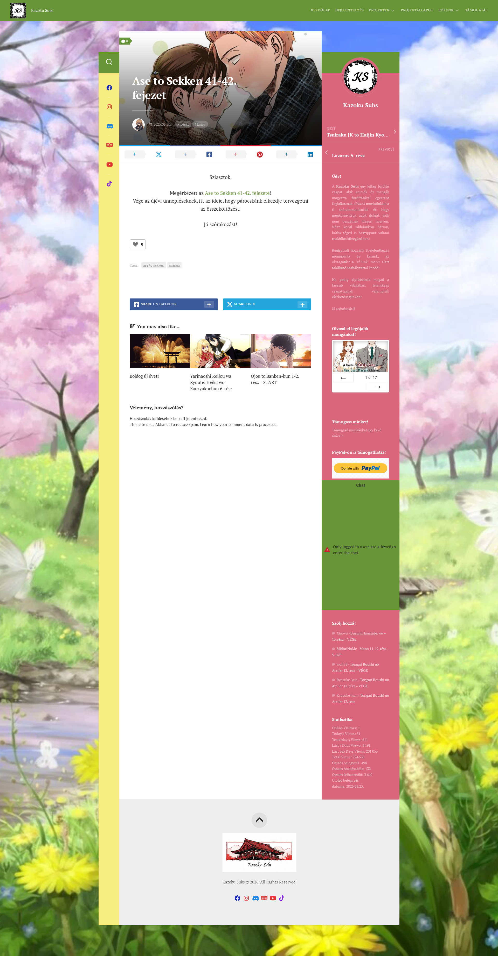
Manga (200, 124)
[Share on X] (144, 154)
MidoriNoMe (347, 648)
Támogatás (476, 10)
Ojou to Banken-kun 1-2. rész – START (275, 379)
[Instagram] (109, 107)
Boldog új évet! (144, 376)
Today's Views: (344, 733)
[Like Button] (135, 244)
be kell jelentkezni (189, 418)
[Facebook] (109, 87)
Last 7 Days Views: (347, 745)
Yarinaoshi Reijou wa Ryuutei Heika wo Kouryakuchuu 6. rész (211, 382)
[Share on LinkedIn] (296, 154)
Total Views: (342, 756)
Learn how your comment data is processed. (239, 424)
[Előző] (343, 377)
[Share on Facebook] (195, 154)
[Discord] (109, 126)
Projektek (379, 10)
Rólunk (446, 10)
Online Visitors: (345, 727)
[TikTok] (109, 183)
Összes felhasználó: (348, 774)
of (371, 377)
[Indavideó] (109, 164)
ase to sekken (153, 265)
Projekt (183, 124)
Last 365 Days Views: (349, 751)
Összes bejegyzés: (346, 762)
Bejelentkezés (349, 10)
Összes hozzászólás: (348, 768)
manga (174, 265)
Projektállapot (417, 10)
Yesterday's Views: (347, 739)
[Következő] (377, 386)
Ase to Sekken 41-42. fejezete (237, 193)
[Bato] (109, 145)
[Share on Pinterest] (245, 154)
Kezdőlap (320, 10)
